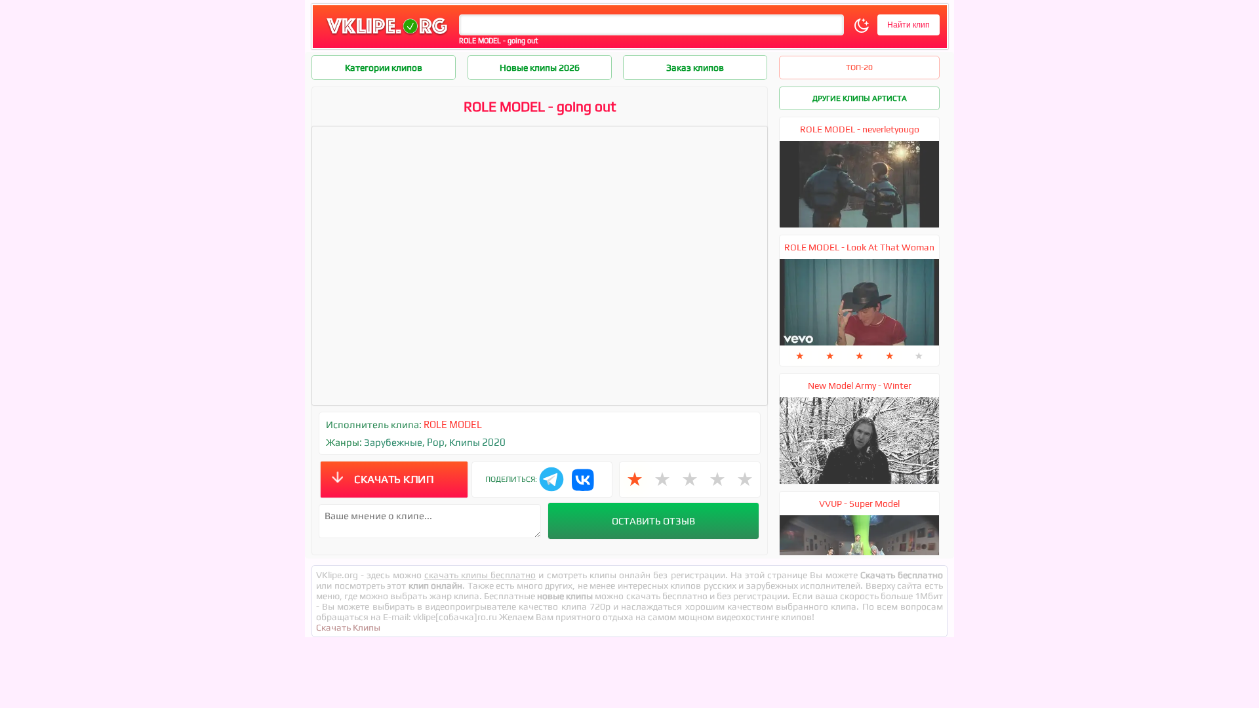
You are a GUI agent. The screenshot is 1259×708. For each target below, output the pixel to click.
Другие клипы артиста (859, 98)
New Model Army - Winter (859, 385)
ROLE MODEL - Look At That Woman (859, 247)
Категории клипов (383, 67)
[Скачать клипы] (387, 35)
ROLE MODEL (453, 424)
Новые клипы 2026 (540, 67)
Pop (436, 442)
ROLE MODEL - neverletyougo (859, 129)
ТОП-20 (859, 67)
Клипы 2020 (477, 442)
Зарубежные (393, 442)
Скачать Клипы (348, 627)
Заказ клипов (695, 67)
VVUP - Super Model (859, 503)
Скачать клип (393, 479)
